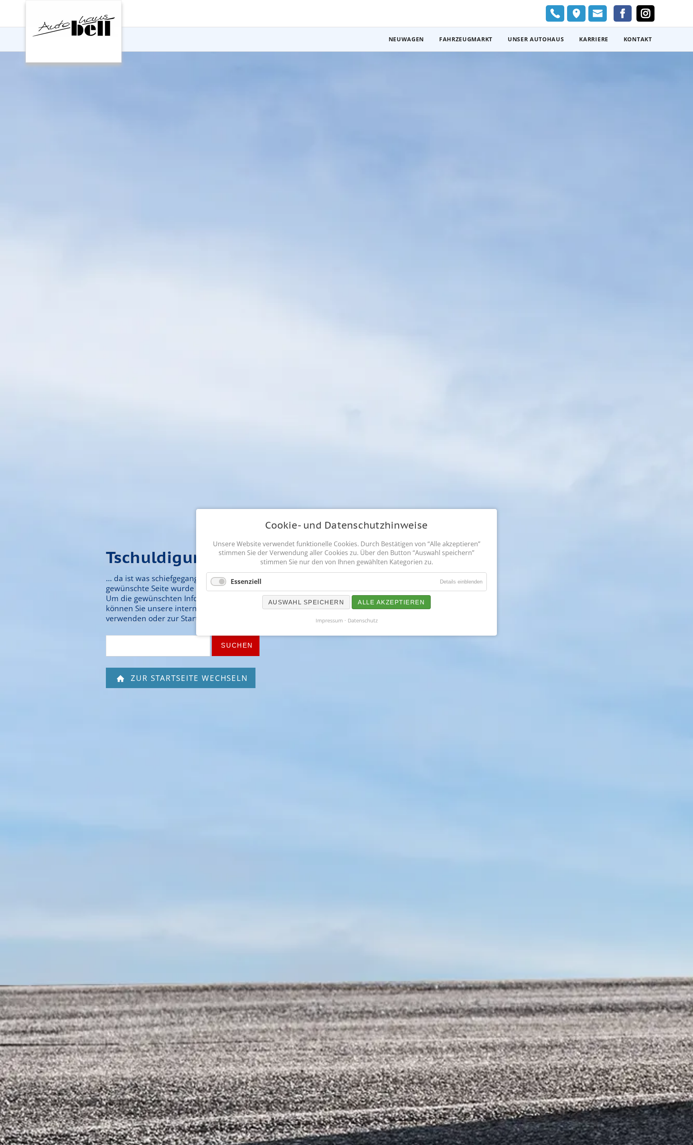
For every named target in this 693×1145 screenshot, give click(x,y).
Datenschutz (363, 620)
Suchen (237, 645)
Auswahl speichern (306, 602)
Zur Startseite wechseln (188, 677)
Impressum (329, 620)
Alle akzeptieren (391, 602)
